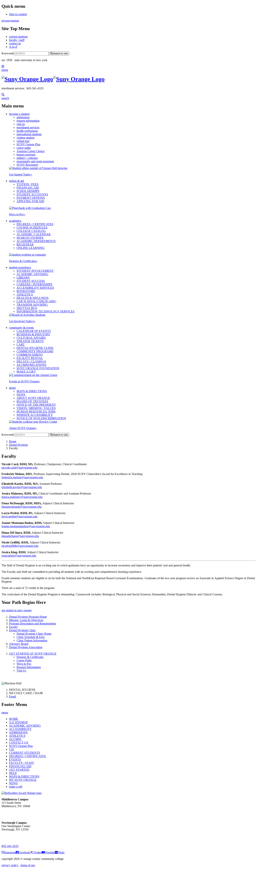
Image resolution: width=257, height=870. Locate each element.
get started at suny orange (17, 610)
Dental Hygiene (18, 444)
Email (12, 696)
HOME (13, 718)
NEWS (21, 394)
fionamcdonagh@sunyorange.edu (22, 506)
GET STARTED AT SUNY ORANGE (32, 653)
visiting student (25, 137)
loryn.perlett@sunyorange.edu (19, 516)
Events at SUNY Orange (24, 381)
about (12, 387)
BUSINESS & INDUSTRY (33, 334)
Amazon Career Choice (31, 151)
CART (21, 344)
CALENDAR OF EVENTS (34, 331)
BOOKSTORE (26, 291)
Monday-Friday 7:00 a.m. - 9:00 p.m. (14, 836)
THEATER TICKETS (30, 341)
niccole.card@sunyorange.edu (19, 467)
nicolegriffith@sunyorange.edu (20, 545)
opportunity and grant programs (35, 161)
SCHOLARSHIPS (28, 191)
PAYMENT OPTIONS (31, 197)
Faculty (13, 626)
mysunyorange (10, 20)
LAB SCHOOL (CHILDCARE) (36, 301)
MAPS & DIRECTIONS (32, 391)
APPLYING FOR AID (30, 201)
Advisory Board (18, 643)
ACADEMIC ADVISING (32, 274)
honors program (26, 154)
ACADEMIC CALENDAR (34, 234)
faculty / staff (16, 40)
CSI (11, 749)
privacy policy (10, 865)
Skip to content (18, 14)
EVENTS (15, 759)
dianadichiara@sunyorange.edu (20, 536)
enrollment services (28, 127)
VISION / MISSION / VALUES (36, 408)
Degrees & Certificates (23, 261)
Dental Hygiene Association (25, 647)
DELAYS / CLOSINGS (31, 361)
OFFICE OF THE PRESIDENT (36, 404)
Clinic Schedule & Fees (31, 637)
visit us (21, 124)
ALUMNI (15, 739)
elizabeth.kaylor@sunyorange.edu (22, 487)
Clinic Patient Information (32, 640)
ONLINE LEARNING (31, 247)
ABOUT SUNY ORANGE (33, 398)
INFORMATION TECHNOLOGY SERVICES (46, 311)
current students (18, 36)
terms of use (27, 865)
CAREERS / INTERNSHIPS (34, 284)
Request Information (29, 667)
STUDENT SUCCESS (31, 281)
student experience (20, 267)
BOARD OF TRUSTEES (32, 401)
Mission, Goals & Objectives (26, 620)
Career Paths (24, 660)
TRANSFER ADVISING (32, 304)
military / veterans (27, 158)
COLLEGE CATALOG (31, 231)
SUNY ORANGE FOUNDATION (38, 368)
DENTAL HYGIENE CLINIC (35, 348)
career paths (24, 147)
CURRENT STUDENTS (24, 752)
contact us (15, 43)
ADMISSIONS (18, 732)
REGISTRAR (25, 244)
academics (15, 220)
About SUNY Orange (23, 428)
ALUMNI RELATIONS (31, 364)
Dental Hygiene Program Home (28, 616)
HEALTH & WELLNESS (33, 297)
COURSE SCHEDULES (32, 227)
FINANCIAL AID (28, 187)
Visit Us (21, 670)
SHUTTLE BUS (27, 308)
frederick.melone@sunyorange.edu (22, 477)
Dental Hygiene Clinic (22, 630)
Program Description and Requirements (32, 623)
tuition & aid (16, 180)
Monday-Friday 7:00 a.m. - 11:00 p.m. (15, 813)
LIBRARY (23, 277)
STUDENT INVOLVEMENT (35, 270)
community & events (21, 327)
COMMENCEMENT (30, 354)
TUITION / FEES (27, 184)
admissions (23, 117)
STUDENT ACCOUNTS (32, 194)
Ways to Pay (17, 214)
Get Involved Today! (22, 321)
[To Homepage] (128, 79)
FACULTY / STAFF (21, 762)
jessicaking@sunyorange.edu (19, 555)
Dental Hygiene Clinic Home (34, 633)
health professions (27, 130)
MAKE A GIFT (26, 371)
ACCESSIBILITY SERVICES (35, 287)
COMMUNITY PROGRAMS (35, 351)
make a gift (15, 786)
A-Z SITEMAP (18, 722)
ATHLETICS (25, 294)
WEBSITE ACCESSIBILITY (35, 414)
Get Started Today (20, 174)
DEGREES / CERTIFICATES (35, 224)
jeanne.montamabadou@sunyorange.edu (26, 526)
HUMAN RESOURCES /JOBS (36, 411)
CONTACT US (18, 742)
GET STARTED (19, 769)
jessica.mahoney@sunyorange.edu (22, 496)
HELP (13, 773)
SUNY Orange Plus (28, 144)
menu (5, 69)
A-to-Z (13, 46)
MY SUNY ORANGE (22, 779)
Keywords (8, 53)
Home (12, 441)
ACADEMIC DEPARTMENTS (36, 241)
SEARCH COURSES (30, 237)
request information (28, 120)
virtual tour (23, 141)
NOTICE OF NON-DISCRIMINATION (41, 418)
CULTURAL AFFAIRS (31, 337)
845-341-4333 (10, 846)
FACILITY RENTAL (30, 358)
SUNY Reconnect (27, 164)
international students (29, 134)
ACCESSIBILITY (20, 729)
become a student (19, 113)
